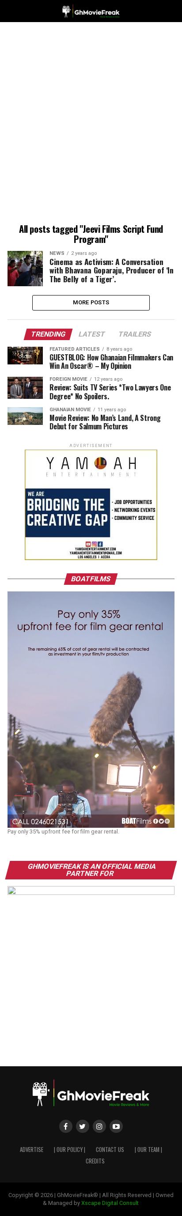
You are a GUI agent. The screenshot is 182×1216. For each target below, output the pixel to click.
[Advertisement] (91, 124)
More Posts (91, 302)
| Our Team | (148, 1149)
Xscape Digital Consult (110, 1203)
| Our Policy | (69, 1149)
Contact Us (110, 1149)
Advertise (31, 1149)
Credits (95, 1161)
